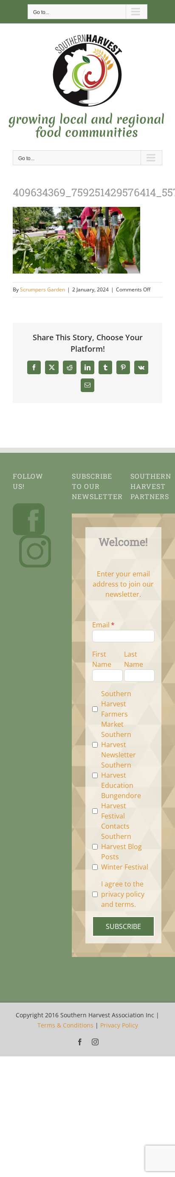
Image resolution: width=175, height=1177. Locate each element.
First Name (101, 659)
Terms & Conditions (65, 1025)
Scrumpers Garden (42, 289)
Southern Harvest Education (117, 775)
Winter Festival (124, 867)
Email (101, 624)
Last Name (133, 659)
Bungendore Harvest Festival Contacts (121, 811)
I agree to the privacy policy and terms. (122, 894)
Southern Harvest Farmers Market (116, 709)
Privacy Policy (119, 1025)
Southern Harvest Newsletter (118, 744)
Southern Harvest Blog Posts (121, 846)
